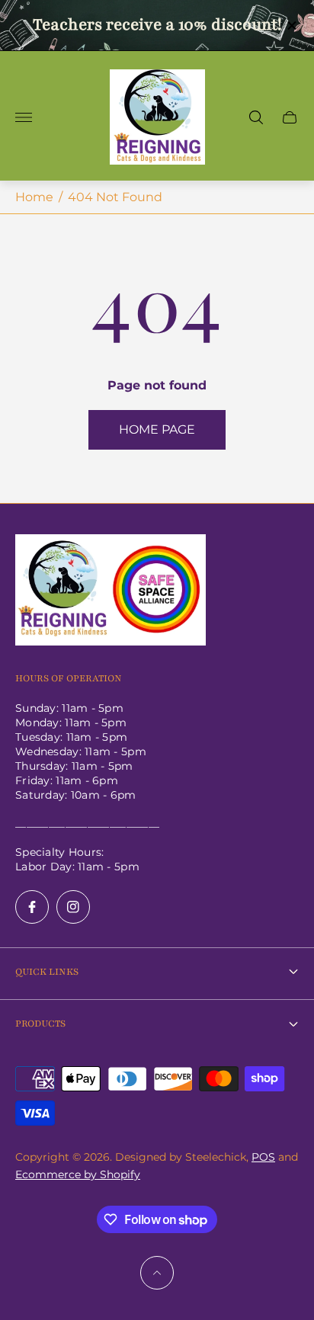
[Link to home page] (110, 591)
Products (40, 1023)
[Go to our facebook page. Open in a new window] (32, 907)
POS (263, 1157)
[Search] (256, 117)
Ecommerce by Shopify (77, 1174)
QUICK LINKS (46, 972)
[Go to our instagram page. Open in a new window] (73, 907)
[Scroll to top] (157, 1273)
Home (34, 197)
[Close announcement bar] (290, 25)
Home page (157, 429)
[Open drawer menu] (23, 117)
